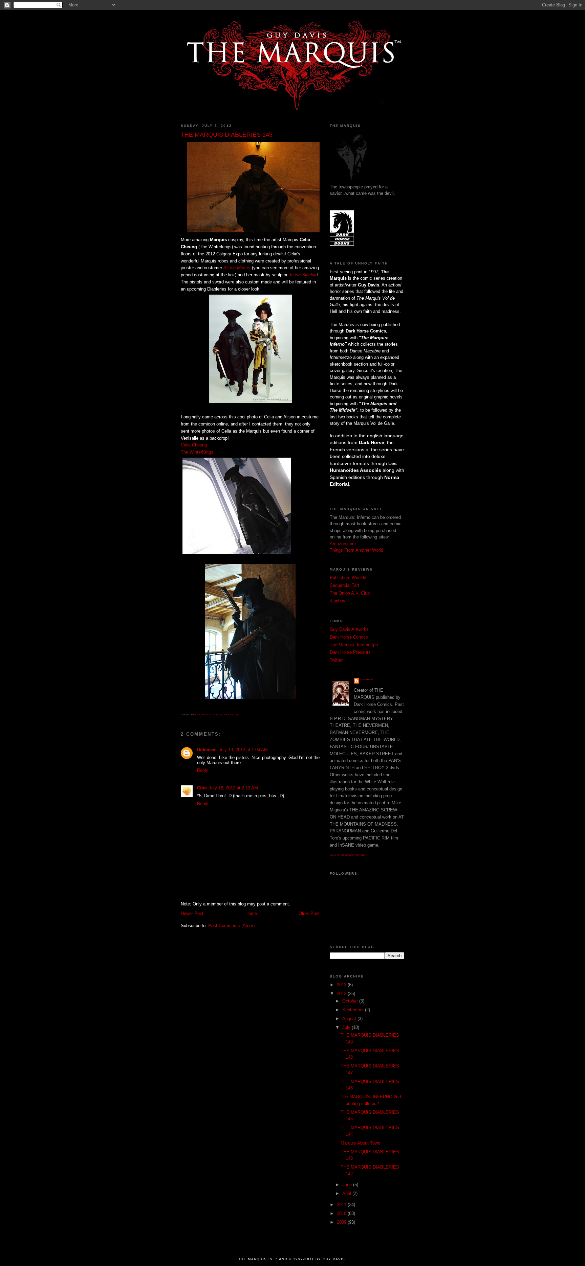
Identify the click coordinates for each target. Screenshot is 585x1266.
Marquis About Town (360, 1143)
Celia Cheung (194, 444)
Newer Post (192, 913)
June (347, 1184)
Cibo (202, 787)
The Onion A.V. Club (350, 593)
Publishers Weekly (348, 577)
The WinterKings (197, 452)
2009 (342, 1222)
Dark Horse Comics (349, 637)
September (353, 1009)
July (347, 1027)
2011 (342, 1204)
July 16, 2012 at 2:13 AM (233, 787)
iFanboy (337, 600)
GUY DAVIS (367, 679)
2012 (342, 993)
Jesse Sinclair (303, 274)
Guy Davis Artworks (349, 629)
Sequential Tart (344, 585)
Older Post (309, 913)
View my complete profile (347, 855)
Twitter (336, 660)
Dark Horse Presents (350, 652)
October (350, 1001)
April (347, 1193)
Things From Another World (356, 550)
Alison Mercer (237, 267)
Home (251, 913)
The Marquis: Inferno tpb (354, 644)
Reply (202, 770)
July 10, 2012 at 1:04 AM (243, 749)
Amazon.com (343, 543)
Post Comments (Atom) (231, 925)
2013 (342, 984)
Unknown (207, 749)
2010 (342, 1213)
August (350, 1018)
